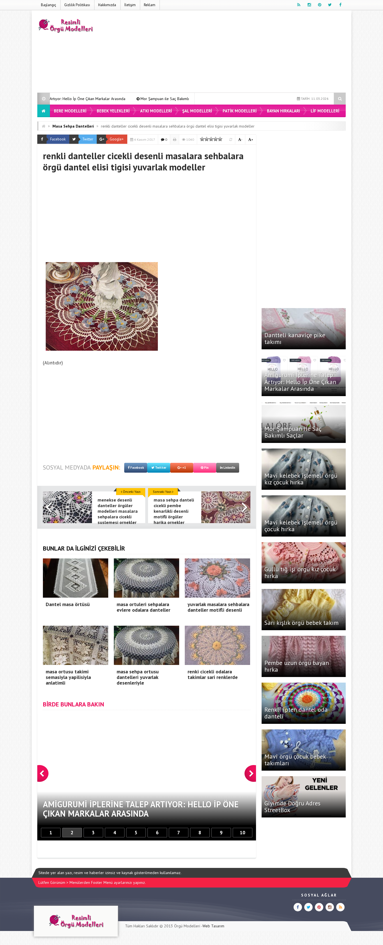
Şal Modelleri (197, 111)
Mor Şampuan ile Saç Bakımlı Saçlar (119, 98)
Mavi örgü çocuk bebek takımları (295, 759)
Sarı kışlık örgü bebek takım (301, 623)
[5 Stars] (220, 139)
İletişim (130, 5)
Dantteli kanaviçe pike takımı (294, 338)
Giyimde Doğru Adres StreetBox (292, 806)
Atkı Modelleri (156, 111)
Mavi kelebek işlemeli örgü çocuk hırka (300, 525)
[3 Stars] (211, 139)
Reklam (149, 5)
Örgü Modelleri (187, 925)
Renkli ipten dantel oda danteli (296, 713)
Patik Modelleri (240, 111)
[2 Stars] (206, 139)
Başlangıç (48, 5)
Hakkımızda (107, 5)
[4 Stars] (215, 139)
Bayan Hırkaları (283, 111)
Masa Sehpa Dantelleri (73, 126)
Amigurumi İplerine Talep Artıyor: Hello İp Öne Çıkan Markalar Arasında (300, 381)
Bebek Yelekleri (113, 111)
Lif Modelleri (325, 111)
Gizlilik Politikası (77, 5)
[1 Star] (202, 139)
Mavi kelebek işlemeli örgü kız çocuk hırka (300, 479)
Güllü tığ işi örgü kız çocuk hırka (299, 572)
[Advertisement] (244, 52)
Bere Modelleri (70, 111)
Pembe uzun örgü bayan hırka (296, 666)
